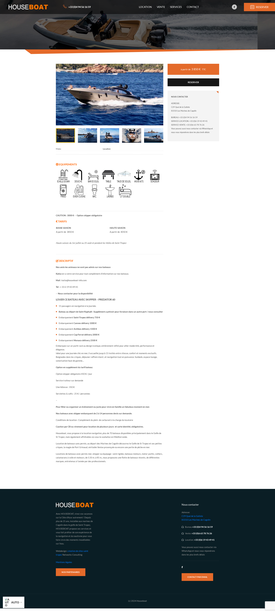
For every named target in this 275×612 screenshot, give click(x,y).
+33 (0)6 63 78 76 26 (202, 533)
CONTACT (193, 6)
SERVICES (176, 6)
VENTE (161, 6)
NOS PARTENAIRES (71, 572)
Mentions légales (64, 562)
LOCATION (145, 6)
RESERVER (193, 82)
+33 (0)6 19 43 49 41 (204, 540)
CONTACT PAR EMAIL (197, 577)
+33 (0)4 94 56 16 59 (79, 6)
